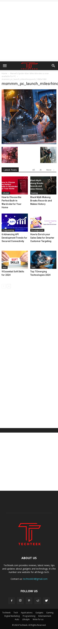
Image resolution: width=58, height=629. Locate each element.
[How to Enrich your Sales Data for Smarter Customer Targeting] (43, 223)
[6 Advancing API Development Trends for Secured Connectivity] (15, 223)
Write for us (38, 619)
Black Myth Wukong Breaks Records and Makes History (41, 200)
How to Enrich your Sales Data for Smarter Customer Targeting (42, 237)
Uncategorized (37, 230)
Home (4, 73)
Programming (8, 230)
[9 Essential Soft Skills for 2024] (15, 260)
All (33, 170)
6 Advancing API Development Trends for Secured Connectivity (14, 237)
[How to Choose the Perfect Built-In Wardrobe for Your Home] (15, 185)
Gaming (34, 193)
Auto (5, 267)
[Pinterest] (29, 601)
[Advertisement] (29, 31)
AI (41, 170)
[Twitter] (46, 601)
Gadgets (39, 612)
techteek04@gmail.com (35, 578)
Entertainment (44, 616)
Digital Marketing (12, 616)
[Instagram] (20, 601)
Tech (33, 267)
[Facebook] (11, 601)
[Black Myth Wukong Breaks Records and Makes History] (43, 185)
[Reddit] (37, 601)
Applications (26, 612)
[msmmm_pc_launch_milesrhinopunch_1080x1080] (29, 143)
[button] (53, 65)
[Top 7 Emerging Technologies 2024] (43, 260)
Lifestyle (6, 193)
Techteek (6, 612)
